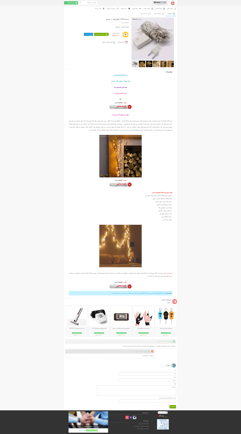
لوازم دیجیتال (146, 9)
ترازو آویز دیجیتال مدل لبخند (166, 328)
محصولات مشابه (157, 13)
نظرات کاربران (144, 13)
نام (175, 370)
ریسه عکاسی (130, 293)
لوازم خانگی (170, 9)
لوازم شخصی (158, 9)
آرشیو (169, 302)
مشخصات (170, 13)
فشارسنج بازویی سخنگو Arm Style (99, 328)
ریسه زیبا (124, 293)
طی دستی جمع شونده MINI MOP (76, 328)
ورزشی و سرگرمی (111, 9)
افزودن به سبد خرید (99, 34)
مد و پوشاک (124, 9)
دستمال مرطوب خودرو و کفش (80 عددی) (121, 328)
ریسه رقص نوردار (116, 293)
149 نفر (87, 34)
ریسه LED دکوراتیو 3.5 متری (158, 293)
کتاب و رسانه (98, 9)
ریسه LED (136, 293)
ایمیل (175, 377)
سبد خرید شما (71, 2)
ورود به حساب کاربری (92, 430)
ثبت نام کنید (82, 430)
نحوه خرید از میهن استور (143, 428)
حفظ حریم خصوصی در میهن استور (141, 426)
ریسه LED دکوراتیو (145, 293)
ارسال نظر (172, 406)
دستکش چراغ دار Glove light (143, 328)
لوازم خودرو (135, 9)
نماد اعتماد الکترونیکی (144, 423)
